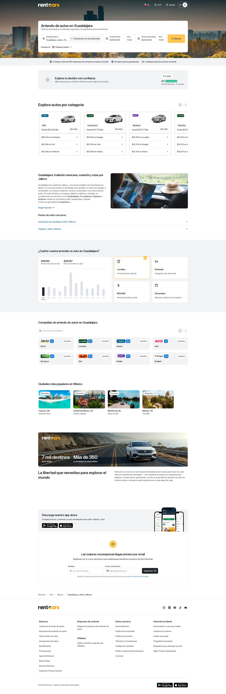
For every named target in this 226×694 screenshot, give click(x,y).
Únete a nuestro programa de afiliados (90, 644)
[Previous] (180, 105)
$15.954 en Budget (95, 137)
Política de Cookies (124, 636)
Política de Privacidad (141, 576)
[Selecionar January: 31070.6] (65, 291)
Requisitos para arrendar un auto (167, 646)
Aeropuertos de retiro (49, 641)
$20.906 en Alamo (95, 151)
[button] (168, 76)
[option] (59, 137)
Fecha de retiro (115, 37)
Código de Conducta (124, 646)
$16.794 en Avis (94, 144)
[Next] (185, 105)
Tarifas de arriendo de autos (51, 626)
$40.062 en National (50, 151)
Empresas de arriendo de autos (53, 631)
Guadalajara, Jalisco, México (80, 595)
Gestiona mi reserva (162, 631)
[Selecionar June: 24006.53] (103, 292)
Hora (129, 37)
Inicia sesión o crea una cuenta (167, 626)
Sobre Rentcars (122, 626)
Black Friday (44, 661)
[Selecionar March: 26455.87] (54, 292)
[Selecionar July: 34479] (98, 290)
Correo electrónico (112, 566)
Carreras (119, 656)
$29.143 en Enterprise (50, 137)
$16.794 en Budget (140, 144)
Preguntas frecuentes (163, 641)
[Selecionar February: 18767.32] (60, 293)
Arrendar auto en (52, 37)
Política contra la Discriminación (129, 651)
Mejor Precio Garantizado (164, 651)
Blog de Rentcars (46, 666)
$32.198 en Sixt (48, 144)
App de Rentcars (46, 656)
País (51, 595)
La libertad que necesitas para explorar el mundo (72, 475)
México (60, 595)
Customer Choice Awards (50, 671)
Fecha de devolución (148, 37)
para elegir (47, 461)
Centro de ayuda (160, 636)
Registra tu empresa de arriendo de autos (93, 627)
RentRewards (45, 646)
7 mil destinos (56, 457)
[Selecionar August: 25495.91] (92, 292)
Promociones (45, 651)
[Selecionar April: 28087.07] (43, 291)
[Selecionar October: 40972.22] (82, 289)
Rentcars (41, 595)
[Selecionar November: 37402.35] (76, 289)
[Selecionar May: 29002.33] (49, 291)
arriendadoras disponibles (85, 461)
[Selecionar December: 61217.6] (71, 284)
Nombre (71, 566)
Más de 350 (85, 457)
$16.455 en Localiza (140, 137)
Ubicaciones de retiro (48, 636)
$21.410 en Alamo (139, 151)
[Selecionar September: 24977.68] (87, 292)
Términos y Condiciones (126, 641)
